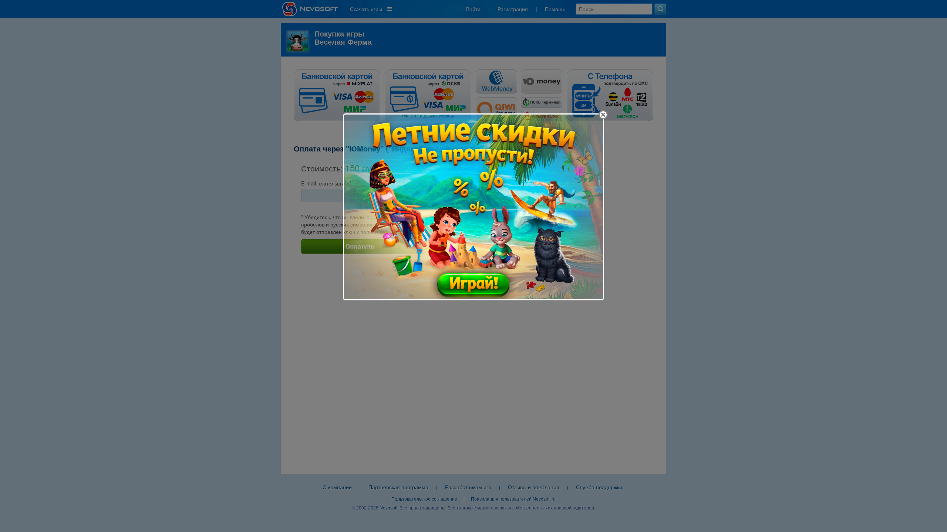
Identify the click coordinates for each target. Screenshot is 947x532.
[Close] (603, 114)
